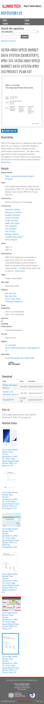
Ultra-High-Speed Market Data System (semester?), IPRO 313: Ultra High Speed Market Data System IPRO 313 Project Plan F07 (10, 664)
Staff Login (40, 701)
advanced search (8, 41)
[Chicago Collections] (17, 697)
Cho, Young (10, 231)
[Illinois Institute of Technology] (22, 680)
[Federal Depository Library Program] (32, 697)
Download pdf (10, 130)
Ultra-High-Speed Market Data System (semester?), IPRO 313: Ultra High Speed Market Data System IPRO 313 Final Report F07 (10, 500)
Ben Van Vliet (11, 296)
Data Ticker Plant (12, 299)
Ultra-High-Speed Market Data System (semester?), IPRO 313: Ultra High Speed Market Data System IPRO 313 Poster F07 (10, 620)
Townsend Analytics (14, 301)
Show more (6, 162)
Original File (8, 399)
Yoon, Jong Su (11, 239)
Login (27, 20)
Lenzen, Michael (12, 218)
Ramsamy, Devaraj (13, 212)
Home (5, 20)
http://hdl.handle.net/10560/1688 (19, 358)
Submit (5, 23)
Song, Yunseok (11, 220)
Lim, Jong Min (11, 226)
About (27, 23)
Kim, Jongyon (11, 228)
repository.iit (11, 13)
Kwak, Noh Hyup (12, 223)
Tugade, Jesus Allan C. (14, 237)
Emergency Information (24, 701)
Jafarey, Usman (11, 234)
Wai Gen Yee (10, 293)
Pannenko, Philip (12, 209)
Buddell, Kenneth (12, 215)
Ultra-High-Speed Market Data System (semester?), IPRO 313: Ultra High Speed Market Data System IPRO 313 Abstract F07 (10, 457)
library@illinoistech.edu (8, 701)
